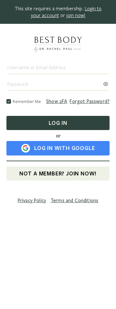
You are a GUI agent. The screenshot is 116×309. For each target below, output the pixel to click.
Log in (58, 122)
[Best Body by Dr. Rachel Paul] (58, 45)
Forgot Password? (90, 101)
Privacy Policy (32, 200)
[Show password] (106, 82)
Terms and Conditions (74, 200)
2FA (56, 101)
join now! (75, 15)
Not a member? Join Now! (58, 173)
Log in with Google (64, 148)
